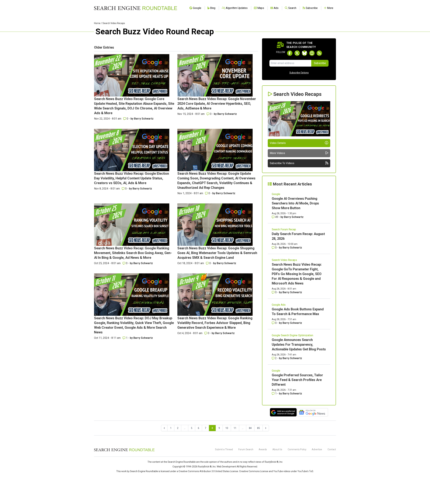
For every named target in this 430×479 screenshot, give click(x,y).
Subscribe (320, 63)
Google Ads (279, 304)
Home (97, 23)
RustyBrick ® (205, 466)
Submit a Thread (224, 449)
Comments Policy (297, 449)
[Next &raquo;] (266, 428)
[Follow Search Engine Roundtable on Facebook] (289, 53)
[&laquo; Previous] (164, 428)
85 (258, 428)
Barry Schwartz (144, 118)
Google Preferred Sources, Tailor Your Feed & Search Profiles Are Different (297, 380)
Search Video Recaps (113, 23)
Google (276, 194)
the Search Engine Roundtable (180, 462)
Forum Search (245, 449)
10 (226, 428)
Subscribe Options (299, 72)
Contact (332, 449)
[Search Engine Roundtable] (124, 451)
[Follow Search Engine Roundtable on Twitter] (297, 53)
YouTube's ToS (305, 471)
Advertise (317, 449)
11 (235, 428)
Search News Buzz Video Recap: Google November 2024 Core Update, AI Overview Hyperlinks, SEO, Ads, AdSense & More (216, 103)
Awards (263, 449)
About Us (277, 449)
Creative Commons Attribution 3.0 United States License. (209, 471)
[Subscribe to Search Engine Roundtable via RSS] (319, 53)
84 (250, 428)
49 (276, 217)
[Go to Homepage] (135, 8)
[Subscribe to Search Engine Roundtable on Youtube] (312, 53)
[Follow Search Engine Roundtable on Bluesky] (304, 53)
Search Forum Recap (284, 229)
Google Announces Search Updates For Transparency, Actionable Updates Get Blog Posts (299, 344)
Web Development (226, 466)
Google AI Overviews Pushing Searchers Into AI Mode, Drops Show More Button (295, 203)
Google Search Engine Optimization (292, 335)
